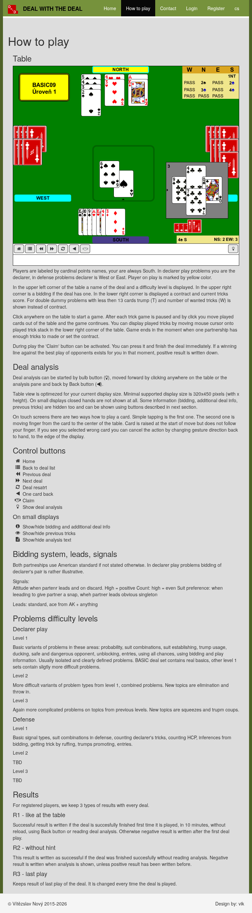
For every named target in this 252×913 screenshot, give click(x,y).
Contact (168, 8)
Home (110, 8)
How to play (138, 8)
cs (237, 8)
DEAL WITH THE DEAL (52, 8)
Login (192, 8)
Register (216, 8)
